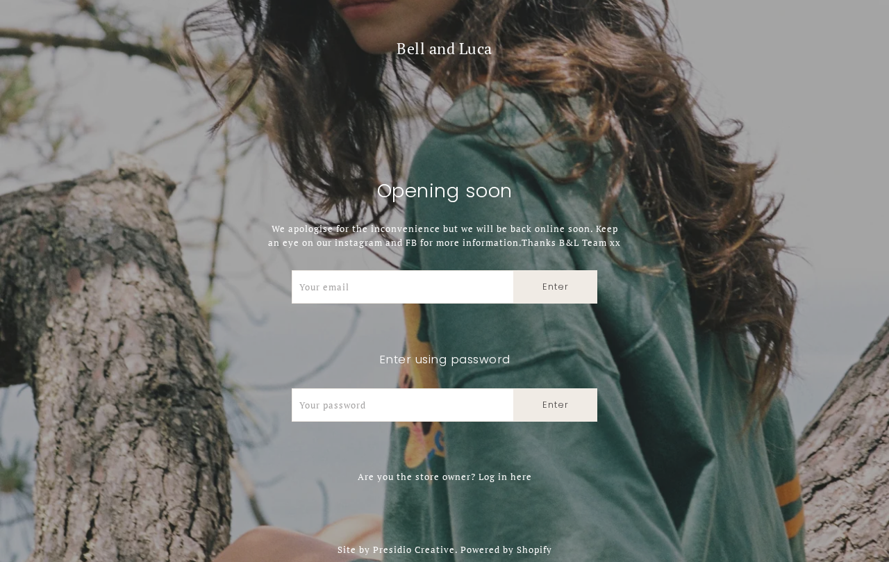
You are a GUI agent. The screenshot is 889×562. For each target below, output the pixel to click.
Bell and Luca (444, 48)
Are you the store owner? (445, 476)
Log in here (505, 476)
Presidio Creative (414, 549)
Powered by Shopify (506, 549)
